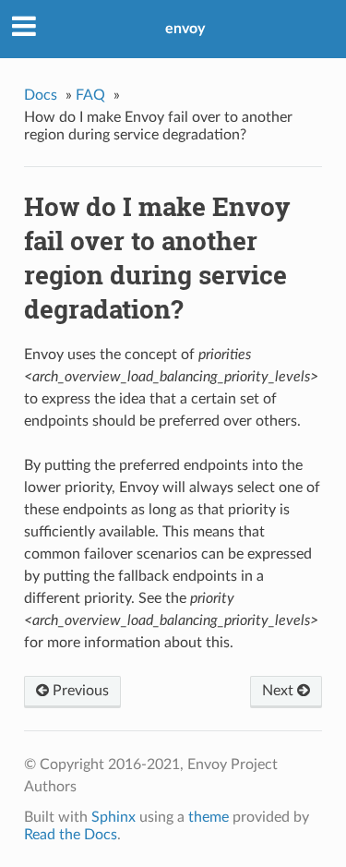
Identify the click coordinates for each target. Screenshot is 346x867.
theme (208, 817)
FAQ (90, 95)
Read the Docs (70, 834)
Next (279, 690)
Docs (40, 95)
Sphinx (113, 817)
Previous (79, 690)
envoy (185, 28)
